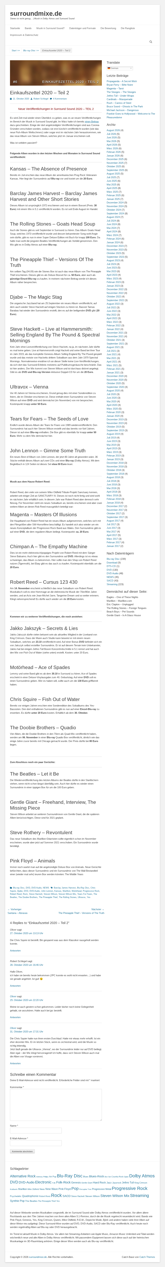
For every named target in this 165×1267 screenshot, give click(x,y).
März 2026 (112, 148)
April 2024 (112, 231)
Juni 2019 (112, 441)
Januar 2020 (113, 416)
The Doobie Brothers (28, 897)
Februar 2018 (114, 499)
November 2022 (115, 293)
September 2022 (115, 300)
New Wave (51, 1189)
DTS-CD (111, 566)
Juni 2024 (112, 224)
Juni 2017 (112, 527)
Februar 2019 (114, 455)
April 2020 (112, 405)
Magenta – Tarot (115, 88)
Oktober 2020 (114, 383)
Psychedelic (15, 1196)
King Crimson (141, 1183)
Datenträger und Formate (82, 28)
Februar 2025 (114, 195)
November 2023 (115, 249)
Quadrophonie (30, 1196)
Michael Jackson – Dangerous (123, 110)
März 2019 (112, 452)
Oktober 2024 (114, 209)
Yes (88, 897)
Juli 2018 (111, 481)
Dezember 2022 (115, 289)
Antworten (15, 950)
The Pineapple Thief (48, 897)
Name (14, 1125)
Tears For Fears (84, 894)
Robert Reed (16, 894)
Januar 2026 (113, 155)
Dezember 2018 (115, 462)
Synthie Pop (17, 1200)
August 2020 (113, 390)
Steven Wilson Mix (67, 894)
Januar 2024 (113, 242)
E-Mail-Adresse (19, 1138)
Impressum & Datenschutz (24, 35)
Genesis (76, 1182)
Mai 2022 (111, 314)
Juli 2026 (111, 134)
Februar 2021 (114, 368)
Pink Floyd (64, 1189)
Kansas (57, 891)
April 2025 (112, 188)
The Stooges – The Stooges (121, 92)
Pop (75, 1188)
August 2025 (113, 173)
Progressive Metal (101, 1189)
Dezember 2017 (115, 506)
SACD (110, 580)
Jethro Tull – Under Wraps (120, 95)
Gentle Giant (86, 1183)
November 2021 (115, 336)
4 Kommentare (60, 99)
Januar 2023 (113, 285)
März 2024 (112, 235)
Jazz (109, 1182)
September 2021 (115, 343)
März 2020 (112, 408)
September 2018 (115, 473)
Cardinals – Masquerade (119, 99)
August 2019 (113, 434)
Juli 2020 (111, 394)
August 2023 (113, 260)
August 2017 (113, 520)
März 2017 (112, 538)
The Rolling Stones (68, 897)
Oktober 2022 (114, 296)
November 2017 (115, 510)
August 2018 (113, 477)
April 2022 (112, 318)
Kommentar (17, 1087)
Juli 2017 (111, 524)
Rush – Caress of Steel (119, 103)
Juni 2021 (112, 354)
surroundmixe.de (36, 13)
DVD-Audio (34, 891)
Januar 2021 (113, 372)
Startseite (15, 28)
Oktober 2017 (114, 513)
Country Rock (117, 1177)
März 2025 (112, 191)
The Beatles (31, 1201)
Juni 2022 (112, 311)
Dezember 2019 (115, 419)
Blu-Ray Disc (83, 888)
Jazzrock (116, 1182)
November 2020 (115, 379)
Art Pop (52, 1176)
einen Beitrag (92, 121)
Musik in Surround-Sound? (50, 28)
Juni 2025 (112, 180)
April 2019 (112, 448)
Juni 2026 (112, 137)
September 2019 (115, 430)
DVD (28, 888)
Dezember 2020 (115, 376)
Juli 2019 (111, 437)
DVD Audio (36, 888)
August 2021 (113, 347)
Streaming (112, 584)
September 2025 (115, 170)
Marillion (66, 891)
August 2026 (113, 130)
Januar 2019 (113, 459)
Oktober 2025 (114, 166)
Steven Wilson (50, 894)
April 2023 (112, 274)
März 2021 (112, 365)
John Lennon (47, 891)
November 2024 (115, 206)
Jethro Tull (128, 1182)
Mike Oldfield (33, 1189)
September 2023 (115, 256)
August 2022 (113, 303)
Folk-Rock (63, 1182)
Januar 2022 (113, 329)
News (42, 1189)
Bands (28, 28)
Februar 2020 (114, 412)
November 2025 (115, 162)
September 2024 (115, 213)
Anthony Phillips (42, 1177)
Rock (25, 894)
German (114, 68)
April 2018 (112, 491)
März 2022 (112, 322)
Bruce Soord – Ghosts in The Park (125, 106)
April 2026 (112, 144)
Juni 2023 (112, 267)
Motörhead (77, 891)
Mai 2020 (111, 401)
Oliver (13, 996)
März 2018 (112, 495)
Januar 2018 (113, 502)
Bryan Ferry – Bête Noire (120, 84)
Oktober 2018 (114, 470)
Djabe (20, 891)
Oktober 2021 (114, 340)
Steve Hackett (35, 894)
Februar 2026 (114, 152)
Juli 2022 (111, 307)
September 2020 (115, 387)
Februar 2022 (114, 325)
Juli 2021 (111, 350)
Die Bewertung (108, 28)
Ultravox (82, 897)
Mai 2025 (111, 184)
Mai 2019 (111, 444)
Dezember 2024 (115, 202)
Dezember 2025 (115, 159)
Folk (54, 1183)
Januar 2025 (113, 199)
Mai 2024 (111, 228)
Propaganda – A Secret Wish (122, 81)
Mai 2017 (111, 531)
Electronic (43, 1182)
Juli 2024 (111, 220)
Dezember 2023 (115, 246)
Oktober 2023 (114, 253)
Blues (85, 1176)
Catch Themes (147, 1257)
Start (16, 50)
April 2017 (112, 535)
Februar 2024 (114, 238)
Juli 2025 (111, 177)
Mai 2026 (111, 141)
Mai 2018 (111, 488)
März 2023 (112, 278)
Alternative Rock (23, 1176)
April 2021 (112, 361)
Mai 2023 (111, 271)
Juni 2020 (112, 397)
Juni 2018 (112, 484)
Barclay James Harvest (65, 888)
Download (112, 562)
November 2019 (115, 423)
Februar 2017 (114, 542)
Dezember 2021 (115, 332)
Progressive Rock (91, 891)
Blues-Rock (96, 1176)
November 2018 (115, 466)
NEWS (46, 888)
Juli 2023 (111, 264)
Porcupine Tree (85, 1189)
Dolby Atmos (142, 1175)
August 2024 (113, 217)
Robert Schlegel (41, 99)
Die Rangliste (128, 28)
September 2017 (115, 517)
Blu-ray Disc (31, 50)
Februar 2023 (114, 282)
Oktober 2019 (114, 426)
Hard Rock (99, 1182)
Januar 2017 (113, 546)
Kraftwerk (14, 1189)
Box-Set (108, 1177)
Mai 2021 (111, 358)
